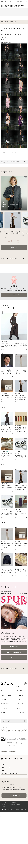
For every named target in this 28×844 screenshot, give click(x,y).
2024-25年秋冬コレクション (11, 35)
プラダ (2, 40)
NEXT (24, 152)
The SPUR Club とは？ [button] (14, 295)
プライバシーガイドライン (7, 804)
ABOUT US (4, 802)
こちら (15, 745)
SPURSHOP (4, 806)
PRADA (3, 37)
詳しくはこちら (18, 6)
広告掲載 (14, 802)
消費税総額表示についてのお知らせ (8, 751)
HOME (2, 161)
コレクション (7, 161)
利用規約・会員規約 (16, 804)
